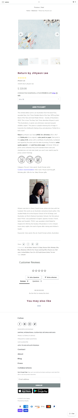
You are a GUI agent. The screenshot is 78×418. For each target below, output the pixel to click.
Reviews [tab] (23, 281)
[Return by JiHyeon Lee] (39, 34)
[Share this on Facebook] (28, 244)
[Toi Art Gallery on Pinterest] (25, 324)
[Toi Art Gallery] (39, 2)
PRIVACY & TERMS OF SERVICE (26, 335)
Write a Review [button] (52, 277)
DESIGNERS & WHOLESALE (25, 329)
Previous (37, 7)
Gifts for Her (30, 250)
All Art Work (28, 247)
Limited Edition (25, 252)
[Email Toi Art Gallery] (35, 324)
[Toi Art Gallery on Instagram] (30, 324)
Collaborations (25, 368)
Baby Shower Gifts (44, 247)
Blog (20, 358)
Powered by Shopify (23, 401)
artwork (23, 255)
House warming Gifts (41, 250)
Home (28, 11)
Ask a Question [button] (34, 277)
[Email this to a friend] (37, 244)
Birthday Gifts (55, 247)
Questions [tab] (35, 281)
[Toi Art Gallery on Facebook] (20, 324)
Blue (19, 250)
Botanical (34, 11)
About (20, 354)
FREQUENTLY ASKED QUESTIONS (27, 339)
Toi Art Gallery (26, 398)
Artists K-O (35, 247)
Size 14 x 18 (34, 252)
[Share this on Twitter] (23, 244)
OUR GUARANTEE (23, 342)
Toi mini (52, 252)
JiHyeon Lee (21, 81)
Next (42, 7)
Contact (21, 349)
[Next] (57, 34)
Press (20, 363)
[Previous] (21, 34)
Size (19, 96)
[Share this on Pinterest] (32, 244)
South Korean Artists (44, 252)
